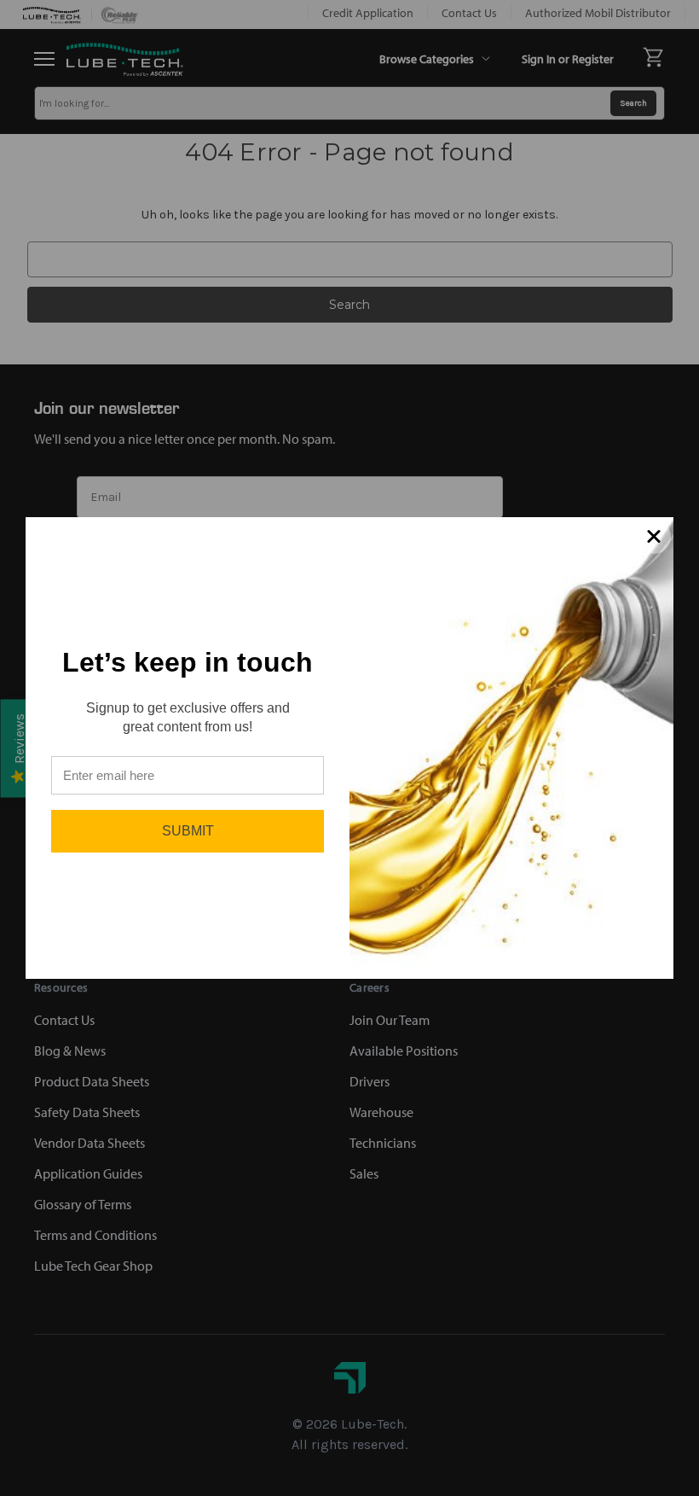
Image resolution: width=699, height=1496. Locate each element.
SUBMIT (188, 831)
